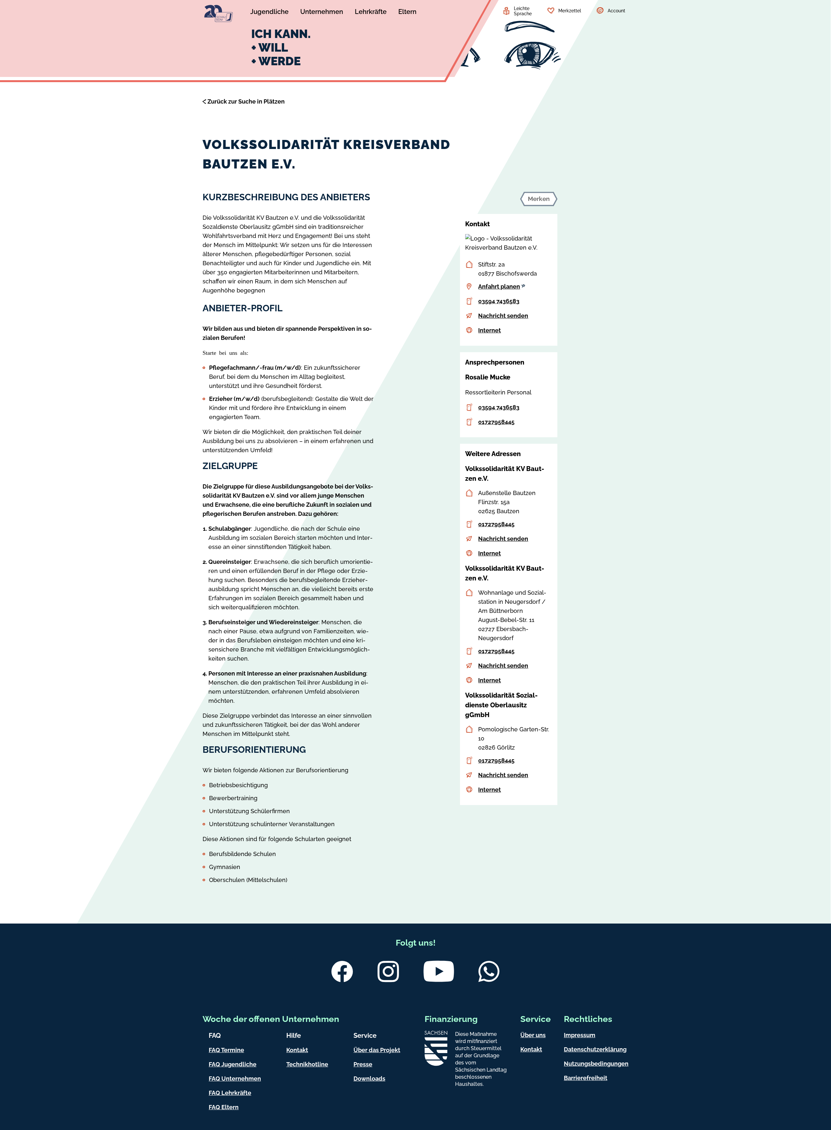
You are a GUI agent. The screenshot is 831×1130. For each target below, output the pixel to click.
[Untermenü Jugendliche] (269, 13)
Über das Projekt (376, 1050)
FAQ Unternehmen (235, 1078)
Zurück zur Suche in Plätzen (246, 101)
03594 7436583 (498, 301)
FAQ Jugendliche (232, 1064)
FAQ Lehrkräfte (230, 1092)
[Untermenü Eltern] (407, 13)
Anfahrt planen (499, 286)
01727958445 (496, 421)
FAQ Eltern (224, 1107)
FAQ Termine (226, 1050)
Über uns (533, 1035)
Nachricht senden (503, 315)
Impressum (579, 1035)
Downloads (369, 1078)
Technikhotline (307, 1064)
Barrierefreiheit (585, 1077)
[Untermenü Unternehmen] (321, 13)
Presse (362, 1064)
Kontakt (297, 1050)
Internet (489, 330)
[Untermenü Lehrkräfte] (371, 13)
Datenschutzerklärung (595, 1049)
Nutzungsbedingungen (596, 1063)
